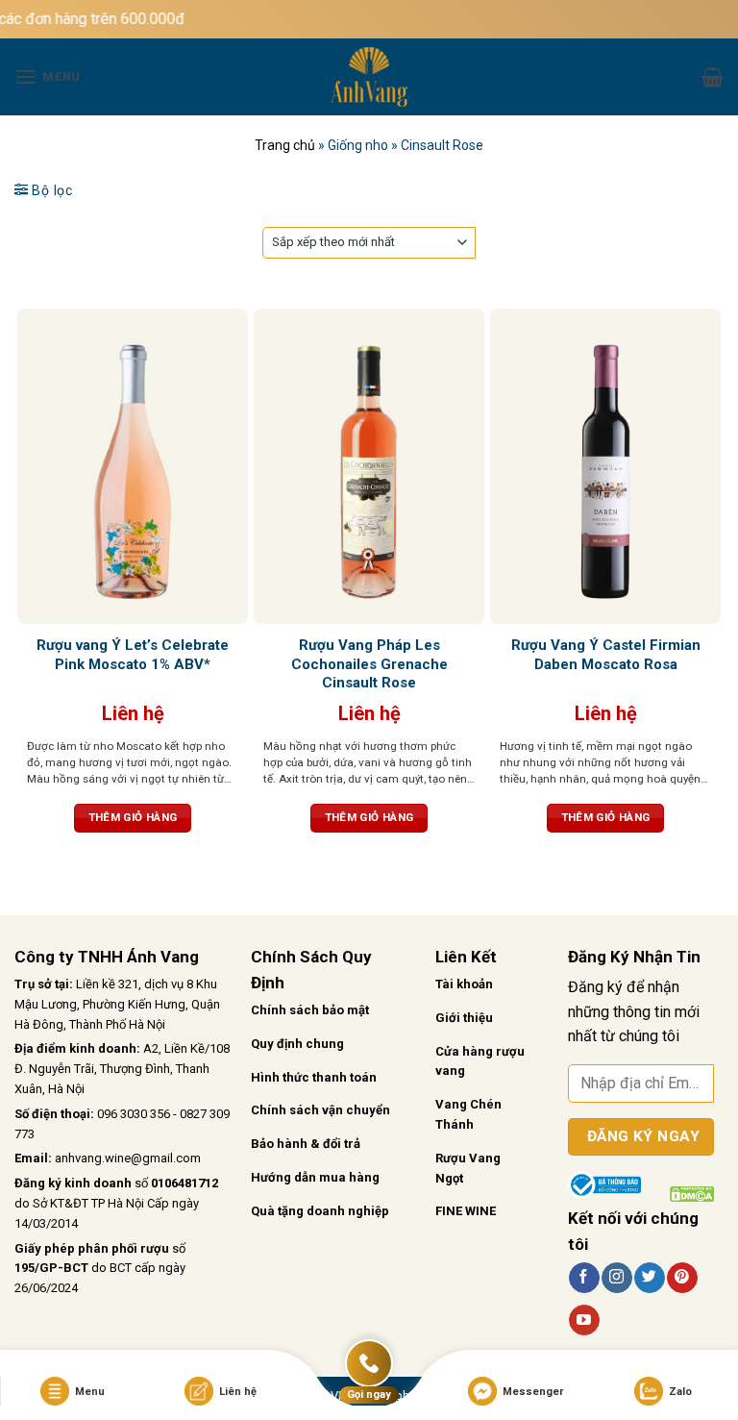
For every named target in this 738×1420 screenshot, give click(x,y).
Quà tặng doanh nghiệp (320, 1211)
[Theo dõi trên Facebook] (584, 1277)
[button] (47, 76)
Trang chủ (285, 145)
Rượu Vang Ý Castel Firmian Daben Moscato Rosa (606, 654)
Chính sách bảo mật (310, 1010)
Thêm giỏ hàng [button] (133, 817)
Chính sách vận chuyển (320, 1110)
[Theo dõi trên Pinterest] (682, 1277)
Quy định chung (297, 1043)
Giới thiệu (464, 1017)
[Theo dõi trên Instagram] (616, 1277)
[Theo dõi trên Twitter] (649, 1277)
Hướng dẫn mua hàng (315, 1177)
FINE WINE (465, 1211)
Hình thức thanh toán (314, 1077)
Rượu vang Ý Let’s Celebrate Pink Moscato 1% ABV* (133, 654)
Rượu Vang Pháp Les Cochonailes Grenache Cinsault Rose (369, 663)
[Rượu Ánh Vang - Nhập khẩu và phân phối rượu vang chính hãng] (369, 76)
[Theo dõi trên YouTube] (584, 1320)
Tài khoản (464, 984)
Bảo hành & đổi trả (305, 1143)
